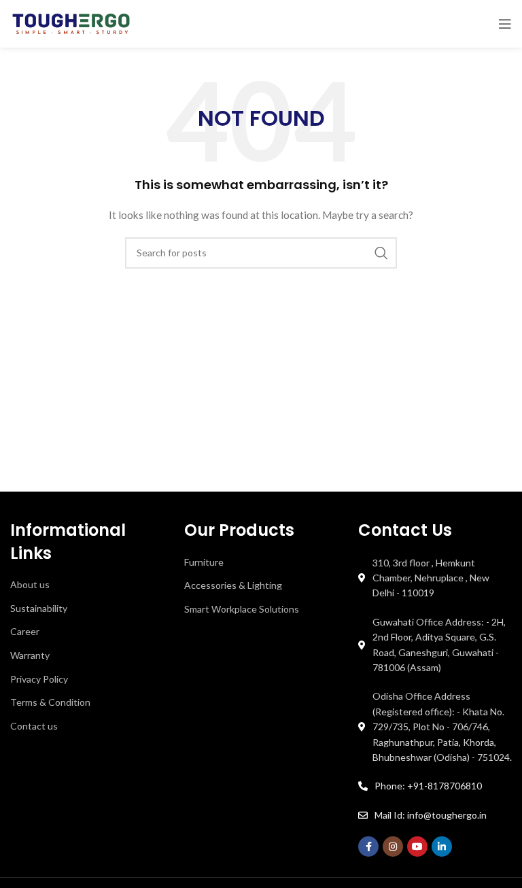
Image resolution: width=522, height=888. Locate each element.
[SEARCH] (381, 253)
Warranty (30, 655)
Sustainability (38, 608)
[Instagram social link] (393, 846)
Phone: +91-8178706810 (428, 785)
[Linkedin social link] (442, 846)
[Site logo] (71, 23)
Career (24, 631)
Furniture (204, 562)
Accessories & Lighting (233, 585)
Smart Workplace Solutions (241, 609)
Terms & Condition (50, 702)
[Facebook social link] (368, 846)
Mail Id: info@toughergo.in (431, 815)
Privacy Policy (39, 679)
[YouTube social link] (417, 846)
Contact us (34, 726)
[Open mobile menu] (505, 23)
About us (30, 584)
